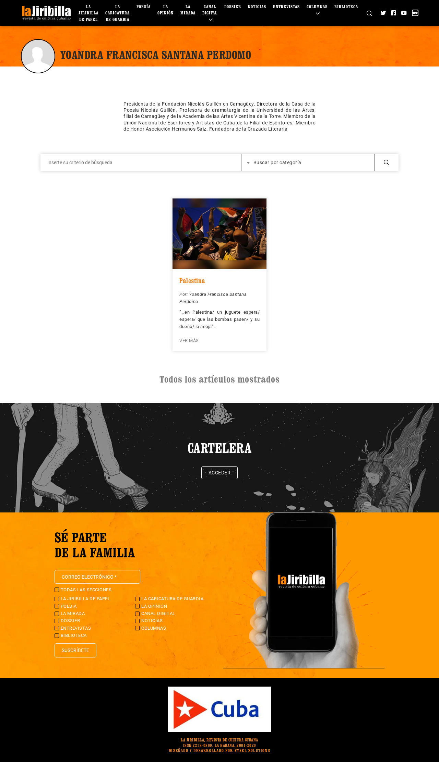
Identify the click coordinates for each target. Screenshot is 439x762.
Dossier (232, 6)
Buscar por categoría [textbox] (277, 162)
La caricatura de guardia (117, 13)
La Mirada (73, 613)
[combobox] (308, 162)
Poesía (144, 6)
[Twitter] (383, 12)
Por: (184, 294)
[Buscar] (369, 13)
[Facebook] (393, 12)
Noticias (257, 6)
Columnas (153, 628)
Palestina (192, 281)
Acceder (220, 472)
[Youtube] (403, 12)
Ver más (189, 340)
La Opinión (154, 606)
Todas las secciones (86, 589)
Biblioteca (346, 6)
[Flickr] (415, 13)
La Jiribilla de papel (88, 13)
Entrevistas (286, 6)
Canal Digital (209, 9)
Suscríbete (75, 650)
